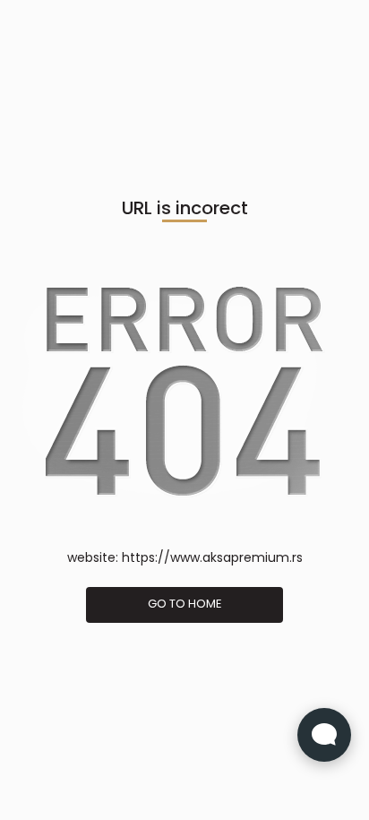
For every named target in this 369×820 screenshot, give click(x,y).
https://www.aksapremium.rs (212, 557)
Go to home (185, 603)
